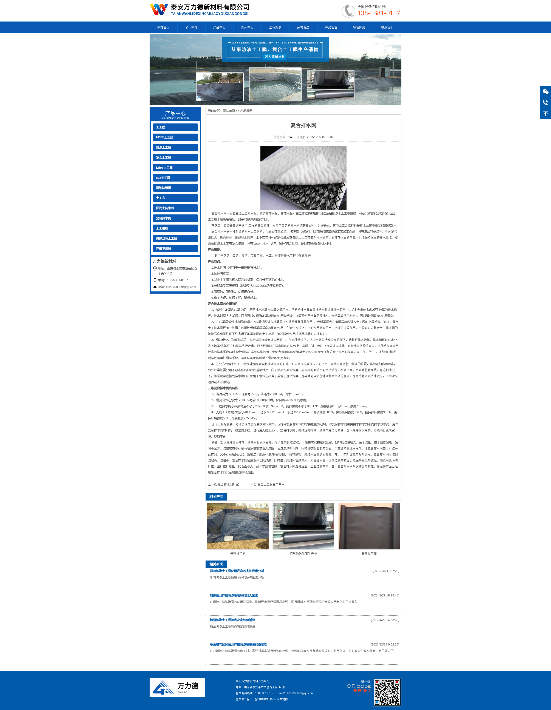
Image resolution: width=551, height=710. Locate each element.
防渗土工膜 (163, 147)
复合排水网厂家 (228, 484)
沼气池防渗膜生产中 (303, 553)
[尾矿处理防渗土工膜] (200, 9)
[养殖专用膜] (369, 525)
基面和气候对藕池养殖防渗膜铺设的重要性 (238, 644)
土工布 (160, 198)
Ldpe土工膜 (164, 167)
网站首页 (163, 27)
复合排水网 (163, 218)
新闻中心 (247, 27)
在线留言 (331, 27)
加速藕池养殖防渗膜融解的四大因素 (234, 595)
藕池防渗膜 (163, 187)
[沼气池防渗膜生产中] (303, 525)
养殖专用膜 (163, 248)
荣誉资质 (303, 27)
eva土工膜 (163, 177)
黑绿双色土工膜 (166, 238)
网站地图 (282, 699)
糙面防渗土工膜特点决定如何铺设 (232, 620)
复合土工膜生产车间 (271, 484)
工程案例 (275, 27)
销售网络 (359, 27)
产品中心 (219, 27)
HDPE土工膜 (164, 137)
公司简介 (191, 27)
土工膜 (160, 127)
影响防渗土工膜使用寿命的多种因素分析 (237, 571)
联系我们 (387, 27)
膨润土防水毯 (165, 208)
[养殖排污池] (238, 525)
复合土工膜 (163, 157)
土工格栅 (162, 228)
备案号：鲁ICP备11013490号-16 (256, 699)
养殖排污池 (237, 553)
